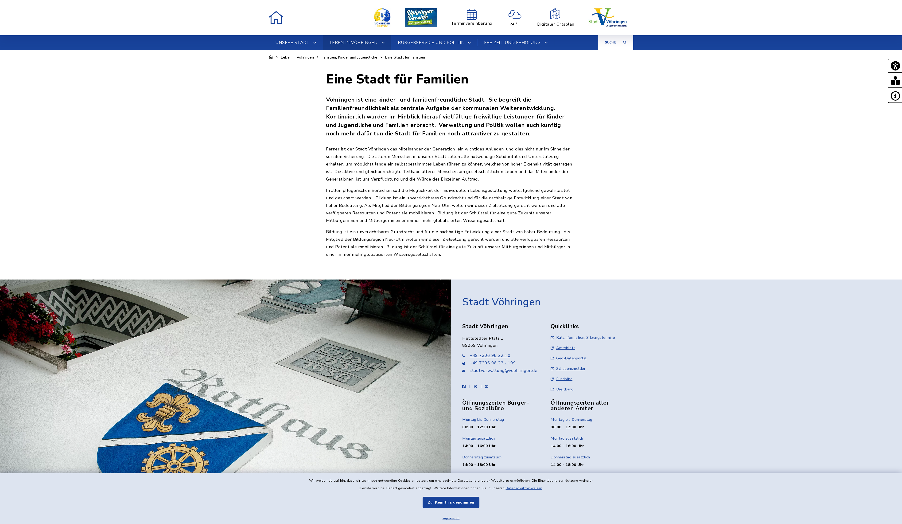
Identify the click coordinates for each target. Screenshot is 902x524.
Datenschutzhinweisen (524, 488)
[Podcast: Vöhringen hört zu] (382, 17)
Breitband (565, 389)
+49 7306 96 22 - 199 (493, 363)
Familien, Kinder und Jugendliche (349, 57)
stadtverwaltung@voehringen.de (503, 370)
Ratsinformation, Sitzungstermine (585, 337)
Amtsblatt (565, 348)
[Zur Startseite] (271, 57)
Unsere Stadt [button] (292, 42)
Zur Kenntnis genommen (451, 502)
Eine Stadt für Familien (405, 57)
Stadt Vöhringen (501, 302)
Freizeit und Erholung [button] (512, 42)
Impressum (451, 518)
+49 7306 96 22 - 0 (490, 355)
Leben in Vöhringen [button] (354, 42)
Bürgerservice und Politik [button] (431, 42)
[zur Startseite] (276, 17)
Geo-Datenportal (571, 358)
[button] (895, 66)
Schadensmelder (570, 368)
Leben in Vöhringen (297, 57)
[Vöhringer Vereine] (421, 17)
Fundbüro (564, 379)
